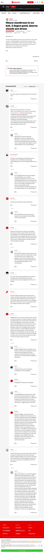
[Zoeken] (35, 2)
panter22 (12, 198)
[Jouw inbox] (37, 2)
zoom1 (15, 133)
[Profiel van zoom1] (7, 19)
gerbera (12, 227)
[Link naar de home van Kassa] (3, 6)
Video (9, 13)
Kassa (7, 6)
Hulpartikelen (36, 13)
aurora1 (12, 272)
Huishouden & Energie (20, 31)
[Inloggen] (39, 2)
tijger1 (11, 90)
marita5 (12, 106)
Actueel (14, 13)
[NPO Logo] (42, 2)
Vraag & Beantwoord (24, 13)
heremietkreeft (13, 154)
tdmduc (12, 291)
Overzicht (3, 13)
